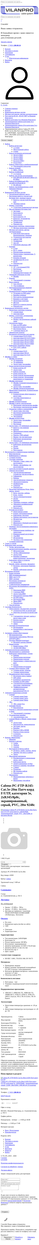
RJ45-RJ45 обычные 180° (22, 245)
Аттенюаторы (18, 317)
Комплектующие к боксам (22, 327)
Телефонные (17, 222)
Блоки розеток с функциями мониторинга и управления (23, 378)
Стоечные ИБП (18, 592)
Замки (15, 624)
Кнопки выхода (18, 620)
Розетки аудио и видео (21, 732)
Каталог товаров (7, 140)
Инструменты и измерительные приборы (19, 452)
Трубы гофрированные (21, 553)
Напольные (17, 422)
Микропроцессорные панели (23, 431)
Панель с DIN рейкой (20, 435)
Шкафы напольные (16, 381)
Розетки (12, 278)
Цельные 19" (17, 271)
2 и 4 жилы (17, 174)
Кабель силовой (14, 168)
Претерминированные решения (20, 288)
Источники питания (12, 571)
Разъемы (12, 246)
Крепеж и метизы (15, 741)
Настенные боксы (19, 329)
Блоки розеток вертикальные (23, 375)
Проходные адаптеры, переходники (21, 226)
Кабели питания (19, 372)
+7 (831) (14, 45)
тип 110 (16, 243)
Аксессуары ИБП (19, 594)
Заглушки (16, 211)
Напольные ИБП (19, 590)
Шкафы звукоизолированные (23, 388)
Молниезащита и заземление (19, 652)
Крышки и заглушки (20, 299)
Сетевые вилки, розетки (21, 670)
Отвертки (16, 485)
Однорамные (18, 414)
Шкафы (16, 276)
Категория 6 (17, 215)
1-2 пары (16, 148)
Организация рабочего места (19, 194)
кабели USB (17, 239)
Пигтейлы (12, 349)
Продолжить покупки (8, 1238)
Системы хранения (16, 459)
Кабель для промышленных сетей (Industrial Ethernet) (21, 188)
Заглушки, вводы (19, 726)
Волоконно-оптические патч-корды (21, 334)
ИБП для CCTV (14, 577)
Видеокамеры (18, 627)
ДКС (11, 702)
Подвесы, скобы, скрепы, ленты (24, 750)
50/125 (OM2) (18, 155)
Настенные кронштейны (22, 413)
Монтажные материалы (17, 756)
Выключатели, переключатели (24, 724)
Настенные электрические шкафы (25, 407)
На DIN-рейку (18, 597)
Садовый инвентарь (16, 541)
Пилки (15, 498)
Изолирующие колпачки (22, 252)
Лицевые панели (19, 204)
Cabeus (8, 879)
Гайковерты (17, 476)
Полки (15, 446)
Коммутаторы (14, 644)
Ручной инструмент (16, 510)
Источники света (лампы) (22, 676)
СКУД (11, 614)
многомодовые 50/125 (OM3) (23, 342)
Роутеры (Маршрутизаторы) (19, 640)
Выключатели (18, 708)
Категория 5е (18, 213)
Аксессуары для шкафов (22, 364)
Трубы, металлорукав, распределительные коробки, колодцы (22, 548)
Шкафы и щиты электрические (20, 403)
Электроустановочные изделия (16, 693)
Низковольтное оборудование (19, 674)
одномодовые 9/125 (20, 351)
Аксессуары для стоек (21, 411)
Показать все (17, 224)
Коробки (16, 728)
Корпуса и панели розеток (22, 304)
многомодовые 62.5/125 (21, 355)
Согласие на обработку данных (12, 1167)
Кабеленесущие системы (14, 545)
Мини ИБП (17, 601)
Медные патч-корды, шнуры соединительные (19, 231)
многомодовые (18, 314)
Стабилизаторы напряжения (19, 584)
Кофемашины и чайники (18, 456)
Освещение (17, 433)
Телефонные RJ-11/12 (20, 260)
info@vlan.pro (5, 1096)
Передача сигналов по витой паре (25, 612)
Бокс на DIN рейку (20, 325)
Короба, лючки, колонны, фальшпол (22, 564)
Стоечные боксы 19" (20, 330)
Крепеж (16, 429)
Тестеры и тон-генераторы (22, 540)
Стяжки (16, 767)
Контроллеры (18, 622)
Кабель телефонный (16, 172)
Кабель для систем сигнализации (21, 176)
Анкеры (16, 747)
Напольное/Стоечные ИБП (22, 596)
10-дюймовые (18, 360)
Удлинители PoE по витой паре (24, 610)
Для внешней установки (22, 280)
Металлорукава (18, 551)
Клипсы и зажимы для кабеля (23, 765)
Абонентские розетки (16, 332)
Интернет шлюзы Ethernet (22, 642)
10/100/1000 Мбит (19, 648)
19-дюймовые (18, 362)
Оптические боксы (16, 323)
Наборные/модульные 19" (22, 273)
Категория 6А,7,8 (19, 217)
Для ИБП (16, 536)
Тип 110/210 (17, 284)
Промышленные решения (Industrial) (22, 291)
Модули (16, 302)
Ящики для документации (22, 437)
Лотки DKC (17, 562)
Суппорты (17, 734)
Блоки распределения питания (20, 366)
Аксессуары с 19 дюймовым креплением (23, 426)
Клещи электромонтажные (22, 513)
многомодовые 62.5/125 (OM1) (24, 338)
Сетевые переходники (21, 672)
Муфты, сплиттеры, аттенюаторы (21, 316)
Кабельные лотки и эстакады (19, 560)
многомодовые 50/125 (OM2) (23, 340)
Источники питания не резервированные (17, 581)
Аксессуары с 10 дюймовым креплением (23, 442)
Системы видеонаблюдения (19, 625)
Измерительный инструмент (23, 534)
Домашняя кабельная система (19, 274)
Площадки (17, 769)
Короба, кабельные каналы (22, 569)
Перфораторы (18, 484)
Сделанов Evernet (4, 1158)
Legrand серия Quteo (20, 696)
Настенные (17, 269)
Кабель (7, 144)
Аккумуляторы (14, 605)
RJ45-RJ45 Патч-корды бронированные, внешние (22, 234)
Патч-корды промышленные (23, 297)
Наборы (16, 478)
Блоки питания (14, 573)
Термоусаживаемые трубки (23, 764)
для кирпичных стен (20, 717)
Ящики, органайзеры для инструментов (22, 466)
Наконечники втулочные (22, 666)
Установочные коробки (17, 715)
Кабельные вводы (19, 762)
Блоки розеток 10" (19, 368)
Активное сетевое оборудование (16, 633)
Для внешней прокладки (22, 166)
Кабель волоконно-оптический (20, 153)
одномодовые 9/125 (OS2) (22, 336)
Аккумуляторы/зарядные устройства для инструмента (23, 473)
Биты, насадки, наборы (21, 493)
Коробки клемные (19, 295)
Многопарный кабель (21, 149)
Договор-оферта (6, 1170)
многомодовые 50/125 (21, 353)
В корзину (5, 864)
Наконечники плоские (21, 659)
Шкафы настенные (16, 358)
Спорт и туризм (10, 543)
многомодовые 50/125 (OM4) (23, 344)
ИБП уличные (14, 579)
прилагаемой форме (14, 1201)
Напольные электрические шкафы (25, 405)
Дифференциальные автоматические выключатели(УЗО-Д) (21, 689)
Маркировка (13, 775)
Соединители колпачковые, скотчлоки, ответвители (23, 684)
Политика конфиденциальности (12, 1163)
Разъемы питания (19, 258)
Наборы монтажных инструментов (25, 517)
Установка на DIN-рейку (22, 293)
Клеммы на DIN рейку (21, 681)
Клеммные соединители (21, 680)
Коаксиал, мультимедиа (21, 218)
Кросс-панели (14, 282)
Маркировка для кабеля (21, 780)
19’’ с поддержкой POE (21, 267)
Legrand (12, 694)
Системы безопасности (13, 607)
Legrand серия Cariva (20, 698)
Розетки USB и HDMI (21, 730)
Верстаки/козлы (14, 454)
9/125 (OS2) (17, 162)
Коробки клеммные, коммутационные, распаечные (24, 557)
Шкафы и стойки (11, 357)
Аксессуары (17, 370)
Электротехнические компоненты (17, 650)
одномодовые (18, 312)
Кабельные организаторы (22, 439)
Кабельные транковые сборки (19, 345)
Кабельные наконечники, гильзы (21, 653)
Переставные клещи (20, 512)
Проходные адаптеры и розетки (20, 310)
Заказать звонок (6, 42)
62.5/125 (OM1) (18, 161)
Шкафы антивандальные (18, 401)
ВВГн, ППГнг (18, 170)
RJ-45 (15, 261)
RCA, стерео (17, 250)
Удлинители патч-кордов (22, 237)
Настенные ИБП (19, 599)
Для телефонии (18, 286)
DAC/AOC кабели (19, 347)
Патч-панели (13, 265)
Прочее (16, 448)
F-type (15, 248)
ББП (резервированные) (17, 575)
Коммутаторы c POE (20, 646)
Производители (10, 1132)
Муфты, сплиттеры (16, 205)
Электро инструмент (16, 470)
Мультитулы (17, 519)
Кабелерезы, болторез (21, 515)
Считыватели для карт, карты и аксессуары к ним (24, 617)
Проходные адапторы (21, 301)
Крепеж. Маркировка (12, 737)
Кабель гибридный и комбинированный (23, 164)
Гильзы (15, 665)
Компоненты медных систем (15, 192)
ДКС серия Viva (19, 704)
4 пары (15, 151)
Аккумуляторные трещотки (23, 480)
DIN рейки (17, 678)
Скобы (15, 743)
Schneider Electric (15, 706)
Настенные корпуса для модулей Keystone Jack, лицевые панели (20, 197)
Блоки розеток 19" (19, 373)
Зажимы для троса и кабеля (23, 752)
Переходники (18, 220)
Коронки (16, 500)
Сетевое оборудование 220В (19, 668)
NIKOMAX (17, 289)
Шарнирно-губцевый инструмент (25, 523)
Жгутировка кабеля (20, 771)
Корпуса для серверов (21, 428)
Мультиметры (18, 538)
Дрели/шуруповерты (20, 482)
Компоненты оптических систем (16, 308)
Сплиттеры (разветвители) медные (25, 207)
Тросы (15, 754)
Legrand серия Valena (20, 700)
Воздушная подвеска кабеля (19, 749)
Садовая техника (15, 457)
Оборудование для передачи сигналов (22, 609)
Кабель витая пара (15, 146)
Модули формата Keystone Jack (20, 209)
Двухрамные (17, 416)
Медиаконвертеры (15, 635)
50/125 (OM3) (18, 157)
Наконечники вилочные (21, 657)
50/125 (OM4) (18, 159)
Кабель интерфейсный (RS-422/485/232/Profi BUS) (19, 182)
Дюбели (16, 745)
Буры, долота (18, 495)
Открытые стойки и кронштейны (21, 409)
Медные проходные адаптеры (23, 228)
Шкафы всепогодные (16, 418)
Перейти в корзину (19, 1238)
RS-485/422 (17, 185)
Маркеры (12, 739)
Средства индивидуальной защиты (21, 469)
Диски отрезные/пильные (22, 497)
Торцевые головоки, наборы (23, 502)
